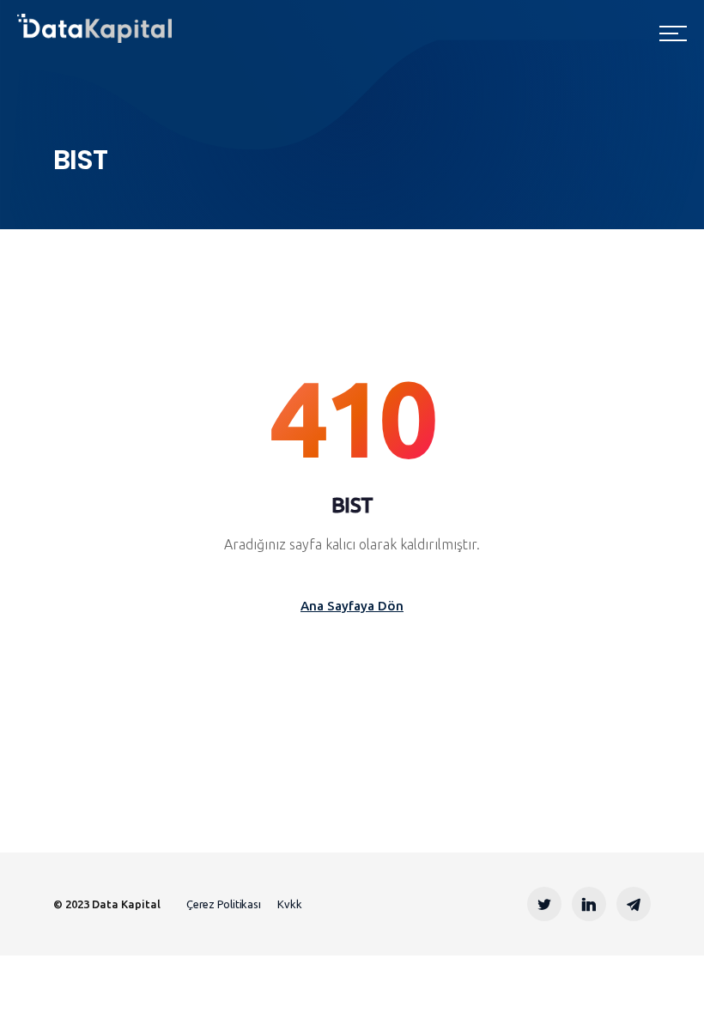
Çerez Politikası (223, 904)
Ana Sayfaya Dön (352, 605)
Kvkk (289, 904)
